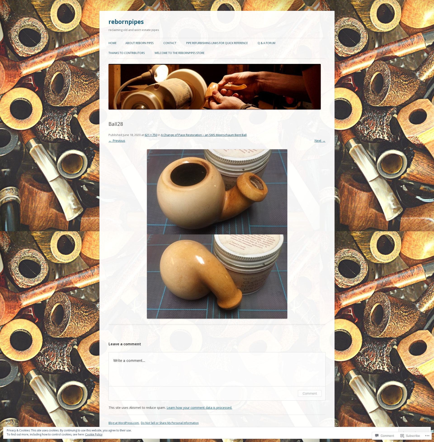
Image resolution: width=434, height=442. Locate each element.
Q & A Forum (266, 43)
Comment (310, 393)
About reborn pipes (139, 43)
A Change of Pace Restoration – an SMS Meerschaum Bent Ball (204, 135)
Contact (169, 43)
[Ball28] (217, 234)
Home (112, 43)
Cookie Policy (93, 434)
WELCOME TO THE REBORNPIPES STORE (179, 53)
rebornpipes (126, 22)
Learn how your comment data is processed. (199, 407)
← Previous (116, 140)
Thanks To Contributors (126, 53)
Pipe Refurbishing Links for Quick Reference (217, 43)
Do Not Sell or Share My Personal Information (170, 423)
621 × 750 (151, 135)
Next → (320, 140)
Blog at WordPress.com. (123, 423)
